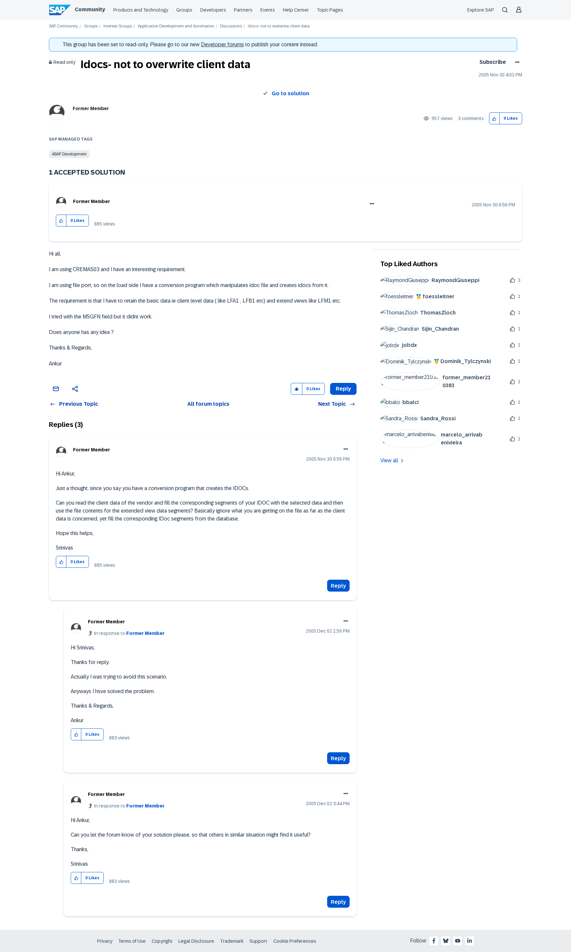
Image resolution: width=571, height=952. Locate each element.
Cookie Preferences (294, 941)
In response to (129, 633)
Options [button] (516, 62)
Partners (243, 10)
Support (258, 941)
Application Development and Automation (176, 26)
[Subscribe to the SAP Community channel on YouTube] (457, 940)
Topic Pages (330, 10)
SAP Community (63, 26)
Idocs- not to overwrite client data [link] (279, 26)
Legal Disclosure (196, 941)
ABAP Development (69, 154)
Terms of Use (132, 941)
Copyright (162, 941)
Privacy (104, 941)
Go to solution (290, 93)
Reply (338, 586)
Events (267, 10)
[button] (494, 118)
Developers (213, 10)
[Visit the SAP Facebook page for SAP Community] (434, 940)
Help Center (296, 10)
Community (90, 9)
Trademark (232, 941)
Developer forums (222, 44)
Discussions (231, 26)
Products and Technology (140, 10)
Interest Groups (117, 26)
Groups (184, 10)
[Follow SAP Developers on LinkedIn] (469, 940)
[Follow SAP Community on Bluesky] (445, 940)
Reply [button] (343, 389)
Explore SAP (480, 10)
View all (389, 460)
